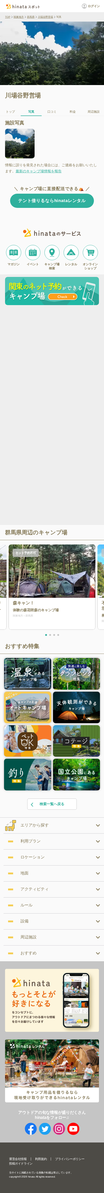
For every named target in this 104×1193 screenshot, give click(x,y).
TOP (7, 16)
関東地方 (19, 16)
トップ (10, 111)
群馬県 (31, 16)
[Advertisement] (52, 362)
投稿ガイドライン (21, 1163)
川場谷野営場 (45, 16)
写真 (31, 111)
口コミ (52, 111)
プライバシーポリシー (69, 1159)
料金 (73, 111)
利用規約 (41, 1159)
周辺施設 (94, 111)
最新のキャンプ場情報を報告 (39, 171)
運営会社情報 (18, 1159)
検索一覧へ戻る (52, 804)
